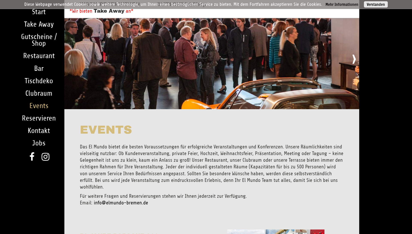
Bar (39, 68)
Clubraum (38, 93)
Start (39, 12)
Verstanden (376, 4)
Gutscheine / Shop (39, 40)
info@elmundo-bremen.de (121, 202)
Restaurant (39, 56)
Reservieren (39, 118)
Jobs (38, 143)
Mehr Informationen (342, 4)
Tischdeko (39, 81)
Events (38, 106)
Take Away (109, 11)
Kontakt (39, 130)
